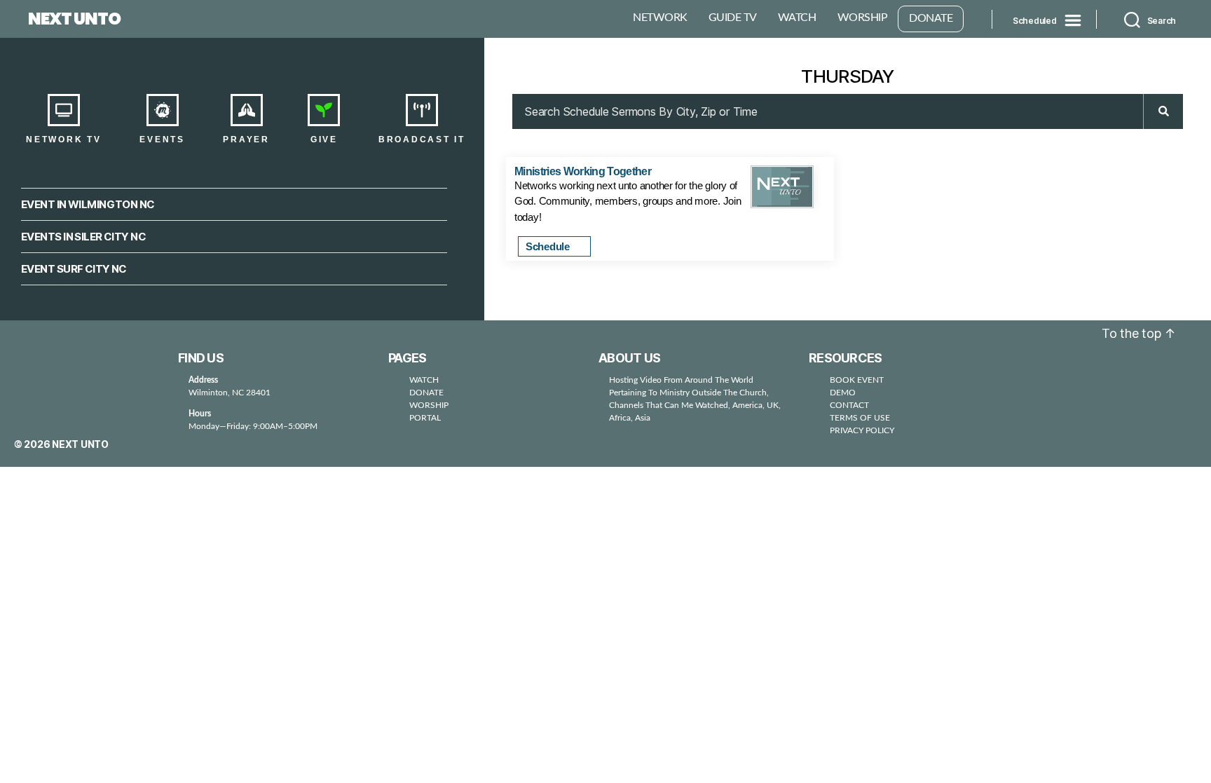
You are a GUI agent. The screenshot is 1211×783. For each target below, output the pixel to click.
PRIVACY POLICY (862, 430)
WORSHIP (862, 17)
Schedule (549, 246)
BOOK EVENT (857, 380)
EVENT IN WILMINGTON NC (88, 204)
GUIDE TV (733, 17)
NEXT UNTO (74, 19)
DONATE (930, 18)
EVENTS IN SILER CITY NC (83, 236)
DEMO (843, 392)
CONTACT (849, 405)
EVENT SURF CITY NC (74, 268)
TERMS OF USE (860, 418)
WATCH (797, 17)
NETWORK (660, 17)
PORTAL (425, 418)
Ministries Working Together (582, 171)
